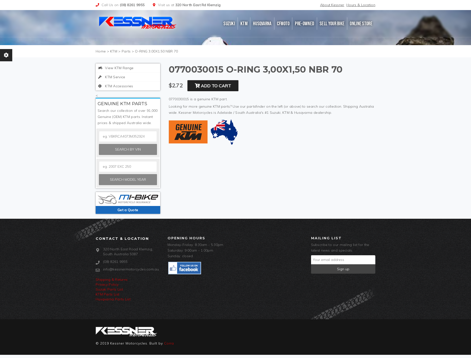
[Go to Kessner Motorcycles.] (101, 51)
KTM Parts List (107, 294)
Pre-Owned (304, 23)
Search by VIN (128, 149)
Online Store (361, 23)
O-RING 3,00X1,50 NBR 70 (156, 51)
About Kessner (332, 5)
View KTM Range (119, 68)
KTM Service (114, 77)
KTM (244, 23)
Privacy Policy (107, 284)
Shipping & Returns (112, 279)
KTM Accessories (118, 86)
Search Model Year (128, 179)
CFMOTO (283, 23)
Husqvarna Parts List (113, 299)
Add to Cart (215, 86)
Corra (169, 343)
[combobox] (128, 166)
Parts (126, 51)
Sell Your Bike (332, 23)
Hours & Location (360, 5)
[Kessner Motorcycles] (138, 22)
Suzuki (229, 23)
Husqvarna (262, 23)
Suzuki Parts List (109, 289)
